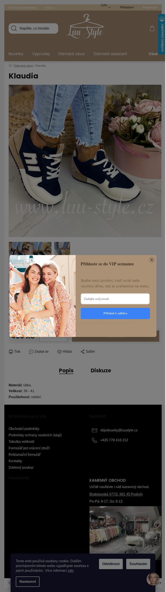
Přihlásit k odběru (115, 313)
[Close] (152, 260)
